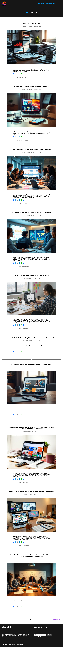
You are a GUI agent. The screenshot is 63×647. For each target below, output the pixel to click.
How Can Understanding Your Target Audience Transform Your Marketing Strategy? (31, 338)
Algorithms (20, 203)
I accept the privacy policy (43, 636)
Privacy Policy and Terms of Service (8, 640)
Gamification (24, 266)
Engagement (21, 545)
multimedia (25, 545)
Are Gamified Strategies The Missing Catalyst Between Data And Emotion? (31, 212)
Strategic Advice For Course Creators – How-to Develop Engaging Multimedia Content (31, 491)
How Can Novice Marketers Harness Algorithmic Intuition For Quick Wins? (31, 149)
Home (39, 3)
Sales (23, 77)
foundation (23, 328)
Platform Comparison (28, 26)
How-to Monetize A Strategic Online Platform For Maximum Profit (31, 86)
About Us (54, 3)
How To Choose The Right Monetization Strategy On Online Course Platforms (31, 364)
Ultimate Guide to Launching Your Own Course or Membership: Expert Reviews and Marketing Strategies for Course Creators (31, 428)
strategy (26, 77)
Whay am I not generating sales (31, 23)
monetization (21, 140)
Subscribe (42, 3)
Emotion (20, 266)
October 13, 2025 (38, 152)
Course (20, 328)
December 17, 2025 (37, 26)
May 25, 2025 (37, 431)
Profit (24, 140)
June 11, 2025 (37, 340)
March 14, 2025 (37, 494)
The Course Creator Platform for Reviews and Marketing (13, 644)
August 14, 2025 (37, 278)
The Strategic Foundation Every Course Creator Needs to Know (31, 275)
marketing (20, 77)
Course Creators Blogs (49, 3)
